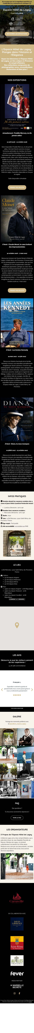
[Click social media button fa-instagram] (15, 994)
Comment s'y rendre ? (17, 599)
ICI (30, 3)
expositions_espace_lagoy (17, 723)
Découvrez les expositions (17, 34)
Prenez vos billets (17, 187)
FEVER (30, 1001)
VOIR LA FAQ (17, 817)
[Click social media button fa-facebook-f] (19, 994)
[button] (17, 625)
